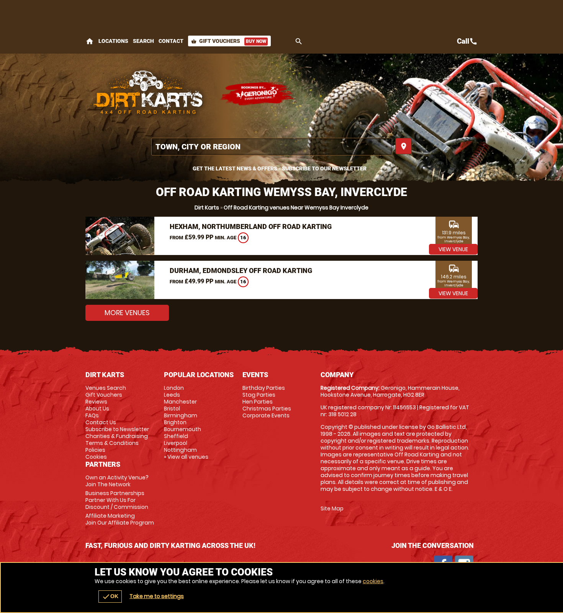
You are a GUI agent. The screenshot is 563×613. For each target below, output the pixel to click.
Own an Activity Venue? (117, 481)
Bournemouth (182, 429)
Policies (95, 450)
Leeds (172, 395)
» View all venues (186, 457)
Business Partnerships (116, 500)
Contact (171, 41)
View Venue (453, 249)
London (174, 388)
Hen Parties (257, 401)
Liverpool (175, 443)
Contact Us (100, 422)
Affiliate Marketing (119, 519)
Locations (113, 41)
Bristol (172, 408)
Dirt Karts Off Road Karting (148, 94)
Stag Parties (258, 395)
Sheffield (176, 436)
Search (143, 41)
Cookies (96, 457)
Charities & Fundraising (116, 436)
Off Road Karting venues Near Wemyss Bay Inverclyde (296, 207)
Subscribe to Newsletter (117, 429)
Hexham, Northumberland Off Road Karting (251, 226)
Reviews (96, 401)
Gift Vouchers (228, 41)
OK (110, 596)
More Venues (127, 312)
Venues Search (105, 388)
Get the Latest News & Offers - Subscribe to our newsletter (280, 168)
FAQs (92, 415)
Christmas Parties (266, 408)
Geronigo (257, 94)
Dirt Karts (207, 207)
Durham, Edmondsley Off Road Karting (241, 270)
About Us (97, 408)
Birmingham (180, 415)
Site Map (332, 508)
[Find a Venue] (271, 146)
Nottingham (180, 450)
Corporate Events (266, 415)
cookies (373, 581)
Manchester (180, 401)
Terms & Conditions (112, 443)
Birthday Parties (263, 388)
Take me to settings (156, 596)
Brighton (175, 422)
